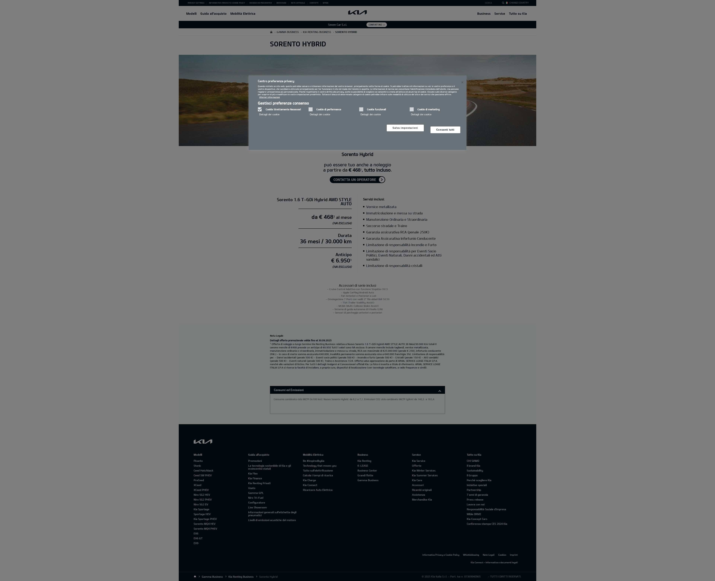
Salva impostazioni (405, 127)
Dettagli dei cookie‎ (269, 114)
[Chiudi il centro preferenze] (462, 82)
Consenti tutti (445, 129)
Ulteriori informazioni (269, 97)
